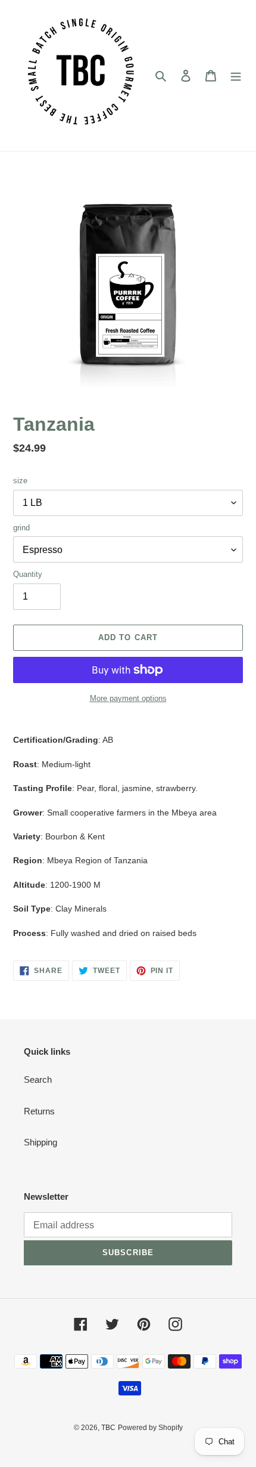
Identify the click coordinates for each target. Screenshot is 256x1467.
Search (38, 1079)
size (20, 480)
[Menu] (235, 75)
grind (21, 527)
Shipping (40, 1142)
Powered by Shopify (150, 1427)
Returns (39, 1111)
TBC (108, 1427)
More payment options (128, 698)
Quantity (27, 574)
